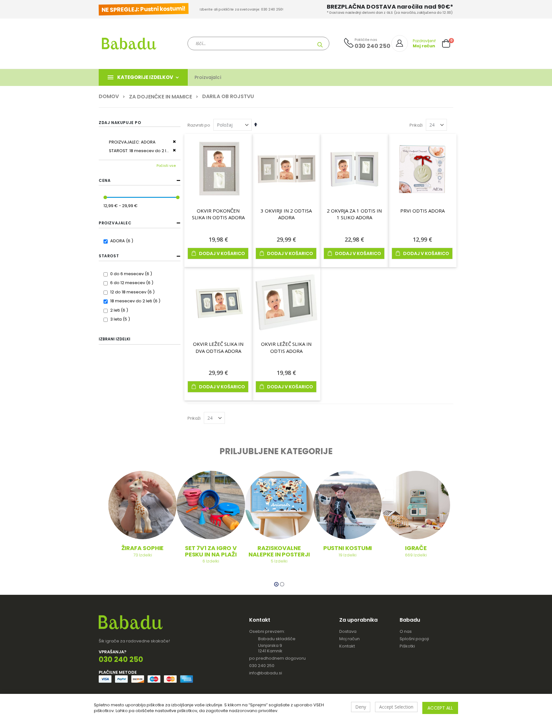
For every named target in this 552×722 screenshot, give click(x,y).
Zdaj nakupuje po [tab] (120, 122)
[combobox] (258, 43)
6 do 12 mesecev (132, 283)
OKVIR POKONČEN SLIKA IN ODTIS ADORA (218, 214)
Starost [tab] (109, 256)
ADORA (122, 241)
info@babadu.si (265, 673)
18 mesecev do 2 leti (136, 301)
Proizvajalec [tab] (115, 223)
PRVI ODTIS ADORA (422, 210)
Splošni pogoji (414, 639)
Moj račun (349, 639)
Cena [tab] (105, 180)
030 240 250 (261, 666)
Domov (109, 96)
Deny (360, 707)
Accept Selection (396, 707)
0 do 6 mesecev (132, 274)
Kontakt (347, 646)
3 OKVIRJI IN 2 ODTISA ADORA (286, 214)
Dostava (347, 631)
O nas (406, 631)
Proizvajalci (208, 77)
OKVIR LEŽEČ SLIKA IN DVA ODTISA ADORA (218, 347)
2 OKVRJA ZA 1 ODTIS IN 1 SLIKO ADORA (354, 214)
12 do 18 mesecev (133, 292)
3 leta (121, 319)
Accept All (440, 708)
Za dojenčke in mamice (160, 96)
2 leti (120, 310)
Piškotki (407, 646)
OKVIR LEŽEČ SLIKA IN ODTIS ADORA (286, 347)
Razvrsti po (199, 125)
